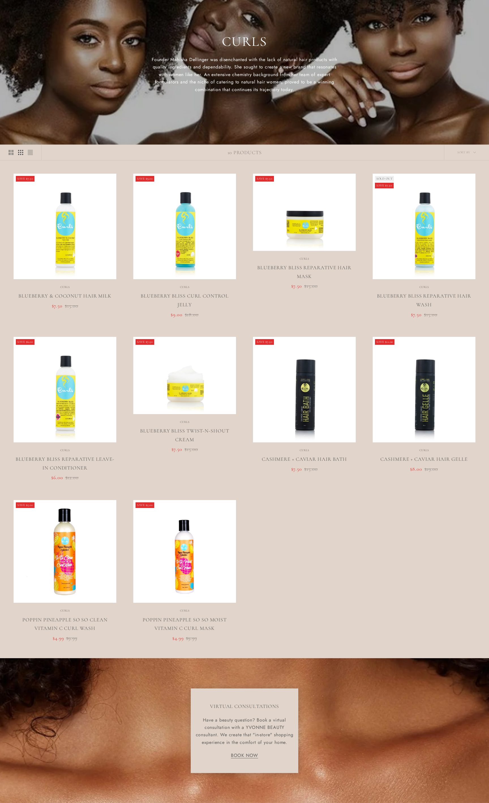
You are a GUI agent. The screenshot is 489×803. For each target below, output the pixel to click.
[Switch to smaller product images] (20, 152)
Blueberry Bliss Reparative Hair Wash (424, 300)
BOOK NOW (244, 755)
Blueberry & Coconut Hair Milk (64, 296)
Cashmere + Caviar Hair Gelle (423, 459)
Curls (65, 287)
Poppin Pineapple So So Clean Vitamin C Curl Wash (64, 624)
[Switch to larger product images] (11, 152)
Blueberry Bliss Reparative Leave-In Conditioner (65, 463)
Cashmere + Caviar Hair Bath (304, 459)
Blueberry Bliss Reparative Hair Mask (304, 271)
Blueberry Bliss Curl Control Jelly (184, 300)
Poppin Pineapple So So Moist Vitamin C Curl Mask (185, 624)
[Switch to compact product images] (30, 152)
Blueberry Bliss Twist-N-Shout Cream (184, 435)
